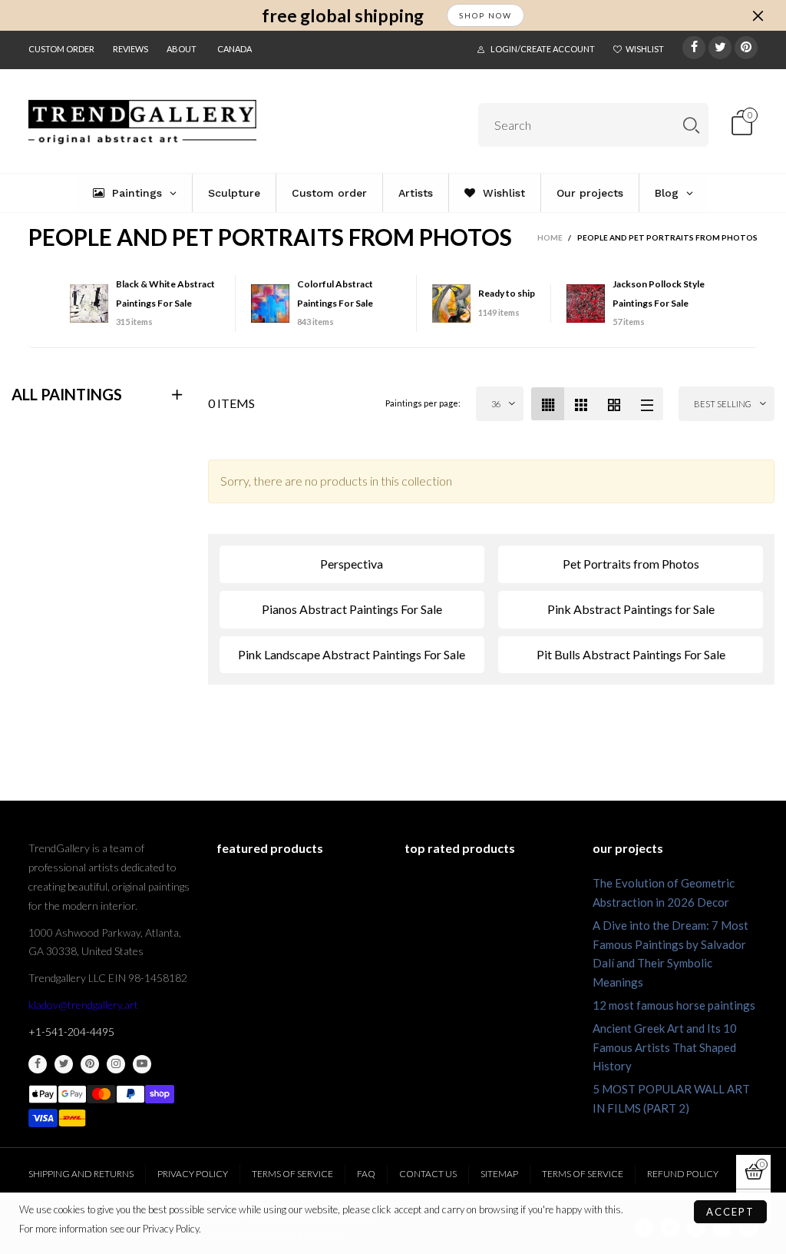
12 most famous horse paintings (674, 1005)
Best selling (722, 404)
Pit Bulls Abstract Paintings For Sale (631, 654)
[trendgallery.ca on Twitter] (63, 1064)
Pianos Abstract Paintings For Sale (352, 609)
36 (495, 404)
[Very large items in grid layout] (613, 403)
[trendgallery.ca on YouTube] (142, 1064)
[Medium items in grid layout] (547, 403)
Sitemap (499, 1173)
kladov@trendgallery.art (83, 1004)
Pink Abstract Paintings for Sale (631, 609)
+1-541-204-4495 (71, 1031)
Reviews (130, 49)
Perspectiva (351, 563)
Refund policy (682, 1173)
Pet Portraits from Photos (631, 563)
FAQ (366, 1173)
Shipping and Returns (81, 1173)
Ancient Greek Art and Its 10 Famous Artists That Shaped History (665, 1047)
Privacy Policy (192, 1173)
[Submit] (691, 125)
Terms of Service (292, 1173)
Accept (730, 1212)
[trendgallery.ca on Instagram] (116, 1064)
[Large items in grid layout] (580, 403)
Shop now (485, 15)
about (181, 49)
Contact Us (428, 1173)
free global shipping (343, 15)
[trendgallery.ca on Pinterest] (90, 1064)
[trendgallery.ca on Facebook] (37, 1064)
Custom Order (61, 49)
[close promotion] (757, 15)
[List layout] (646, 403)
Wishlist (645, 49)
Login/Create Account (542, 49)
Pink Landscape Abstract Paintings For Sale (351, 654)
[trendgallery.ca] (142, 122)
